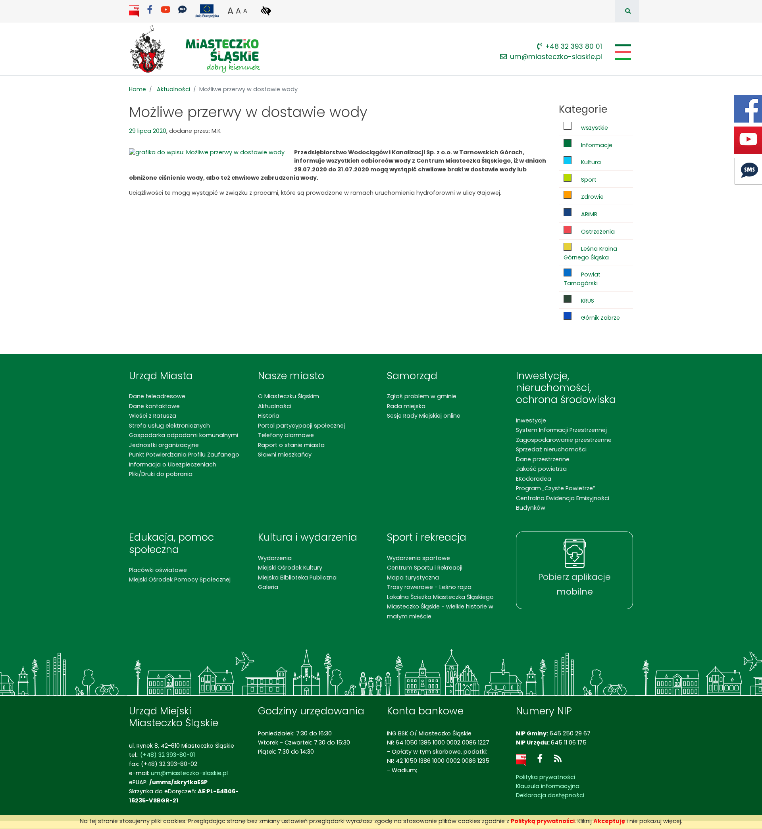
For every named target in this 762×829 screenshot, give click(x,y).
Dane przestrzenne (543, 459)
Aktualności (173, 89)
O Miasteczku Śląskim (288, 396)
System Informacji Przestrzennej (561, 430)
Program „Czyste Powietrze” (555, 488)
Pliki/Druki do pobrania (160, 474)
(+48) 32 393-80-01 (167, 755)
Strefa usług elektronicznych (169, 426)
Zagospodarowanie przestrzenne (564, 440)
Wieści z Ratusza (152, 416)
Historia (268, 416)
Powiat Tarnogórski (582, 279)
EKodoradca (533, 479)
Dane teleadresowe (157, 396)
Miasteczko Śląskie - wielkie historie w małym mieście (440, 611)
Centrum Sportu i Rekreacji (424, 568)
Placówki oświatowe (158, 570)
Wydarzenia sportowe (418, 558)
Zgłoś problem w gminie (421, 396)
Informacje (595, 145)
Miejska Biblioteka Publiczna (297, 577)
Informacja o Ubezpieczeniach (172, 464)
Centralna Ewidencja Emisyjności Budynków (562, 503)
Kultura (590, 162)
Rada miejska (406, 406)
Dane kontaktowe (154, 406)
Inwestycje (531, 420)
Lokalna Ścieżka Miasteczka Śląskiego (440, 597)
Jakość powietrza (541, 469)
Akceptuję (609, 821)
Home (137, 89)
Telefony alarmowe (286, 435)
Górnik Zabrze (599, 318)
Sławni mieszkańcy (285, 455)
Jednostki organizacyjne (164, 445)
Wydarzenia (275, 558)
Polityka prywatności (545, 777)
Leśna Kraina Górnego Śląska (590, 253)
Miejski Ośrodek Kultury (290, 568)
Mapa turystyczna (413, 577)
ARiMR (588, 214)
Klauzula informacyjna (547, 786)
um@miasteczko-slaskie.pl (556, 56)
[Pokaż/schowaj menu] (622, 52)
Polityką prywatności (543, 821)
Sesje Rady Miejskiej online (423, 416)
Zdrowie (591, 197)
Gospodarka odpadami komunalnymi (183, 435)
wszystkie (593, 128)
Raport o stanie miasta (291, 445)
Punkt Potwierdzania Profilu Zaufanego (184, 455)
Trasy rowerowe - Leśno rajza (429, 587)
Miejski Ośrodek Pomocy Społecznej (180, 579)
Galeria (268, 587)
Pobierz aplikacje (574, 584)
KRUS (586, 301)
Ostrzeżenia (597, 232)
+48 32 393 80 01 (573, 46)
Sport (588, 180)
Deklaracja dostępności (550, 795)
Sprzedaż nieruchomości (551, 449)
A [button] (230, 10)
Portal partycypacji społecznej (301, 426)
